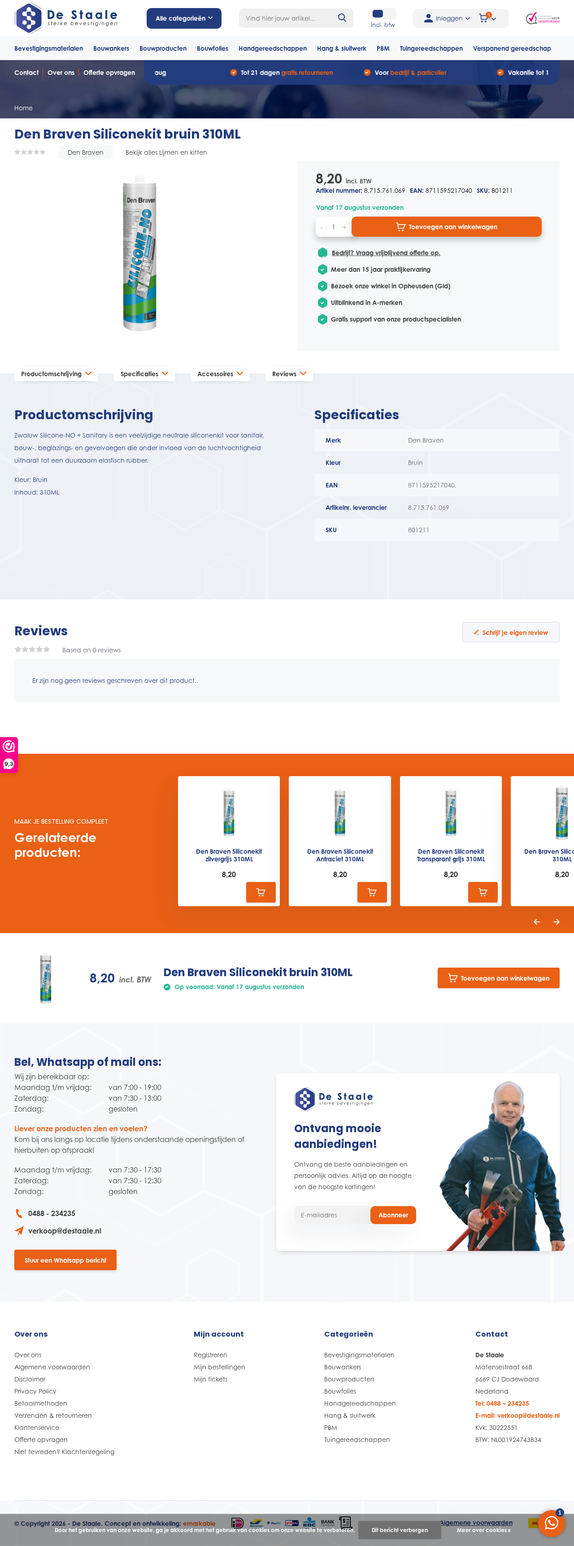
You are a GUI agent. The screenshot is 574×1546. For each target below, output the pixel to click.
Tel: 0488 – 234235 (502, 1403)
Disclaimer (29, 1379)
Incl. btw (383, 24)
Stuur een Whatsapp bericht (65, 1260)
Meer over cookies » (484, 1530)
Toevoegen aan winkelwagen (453, 226)
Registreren (210, 1355)
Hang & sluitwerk (341, 48)
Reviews (284, 374)
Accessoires (215, 374)
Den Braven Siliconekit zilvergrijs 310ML (229, 855)
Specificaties (139, 374)
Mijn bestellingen (219, 1367)
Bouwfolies (212, 48)
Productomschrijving (51, 374)
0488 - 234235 (51, 1213)
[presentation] (537, 922)
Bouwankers (111, 48)
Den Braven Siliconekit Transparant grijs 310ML (451, 855)
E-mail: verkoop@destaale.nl (517, 1415)
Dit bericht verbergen (400, 1530)
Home (23, 108)
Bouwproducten (163, 48)
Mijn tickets (210, 1379)
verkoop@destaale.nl (64, 1230)
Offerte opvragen (109, 72)
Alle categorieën (180, 18)
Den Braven (86, 152)
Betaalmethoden (40, 1403)
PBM (383, 48)
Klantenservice (36, 1427)
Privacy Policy (35, 1391)
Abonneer (393, 1215)
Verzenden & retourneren (53, 1415)
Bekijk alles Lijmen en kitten (166, 152)
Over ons (61, 72)
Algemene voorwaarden (52, 1367)
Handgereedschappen (273, 48)
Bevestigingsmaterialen (48, 48)
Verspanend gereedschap (512, 48)
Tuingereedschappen (431, 48)
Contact (26, 72)
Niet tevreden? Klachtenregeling (64, 1451)
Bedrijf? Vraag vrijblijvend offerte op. (386, 252)
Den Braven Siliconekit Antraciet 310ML (340, 855)
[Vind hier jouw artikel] (342, 18)
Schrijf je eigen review (515, 632)
